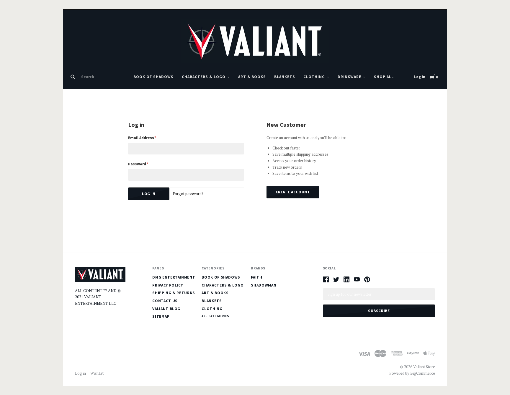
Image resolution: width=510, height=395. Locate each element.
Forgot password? (188, 193)
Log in (419, 76)
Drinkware (349, 76)
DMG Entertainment (173, 277)
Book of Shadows (153, 76)
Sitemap (160, 316)
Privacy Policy (167, 285)
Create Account (293, 192)
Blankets (284, 76)
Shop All (384, 76)
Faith (256, 277)
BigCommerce (422, 373)
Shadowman (263, 285)
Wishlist (97, 373)
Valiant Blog (166, 308)
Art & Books (252, 76)
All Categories (216, 316)
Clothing (314, 76)
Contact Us (165, 300)
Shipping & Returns (173, 292)
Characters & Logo (203, 76)
